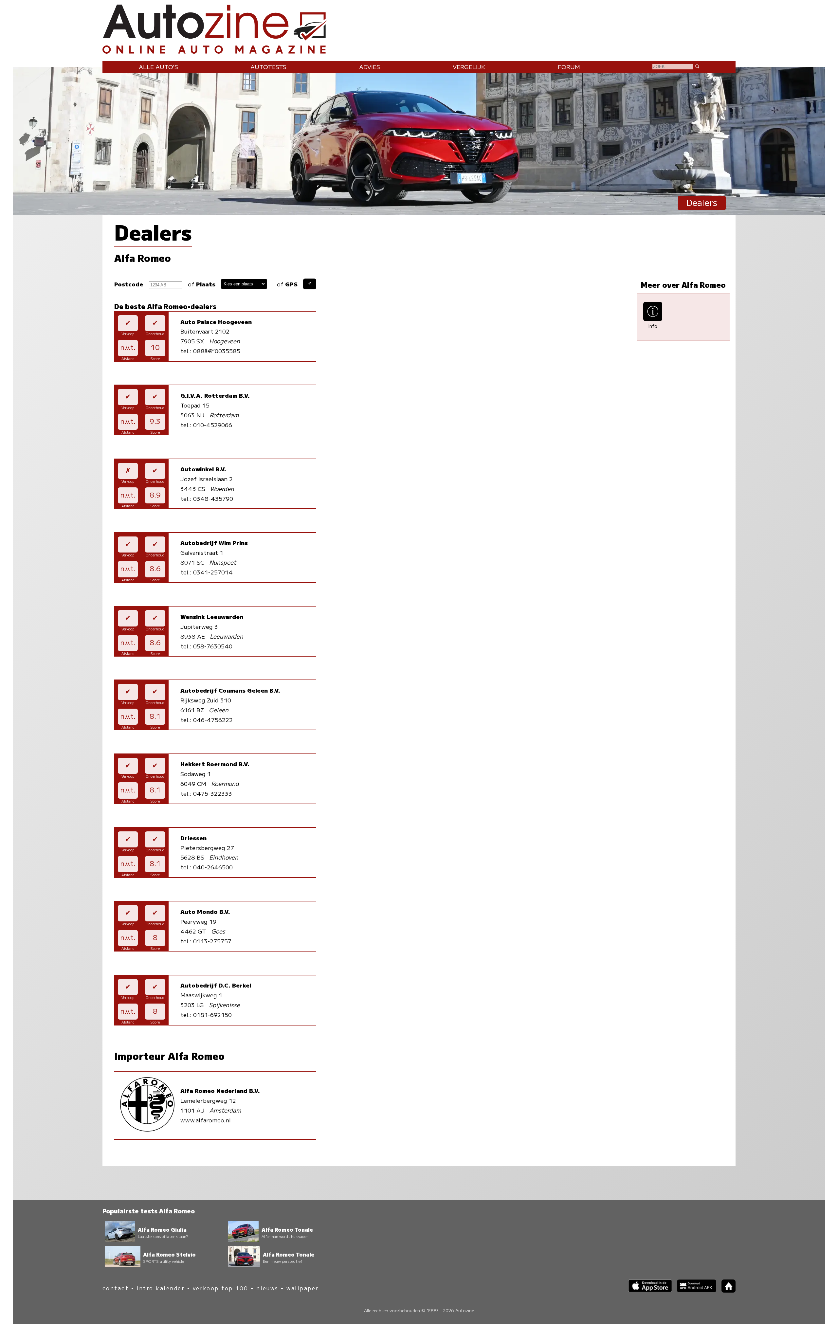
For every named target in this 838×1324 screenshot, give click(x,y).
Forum (569, 67)
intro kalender (161, 1288)
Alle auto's (158, 67)
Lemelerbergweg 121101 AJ (220, 1100)
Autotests (268, 67)
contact (115, 1288)
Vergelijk (469, 67)
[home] (726, 1290)
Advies (369, 67)
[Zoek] (697, 66)
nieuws (267, 1288)
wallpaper (302, 1288)
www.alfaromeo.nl (205, 1120)
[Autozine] (419, 27)
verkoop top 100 (220, 1288)
